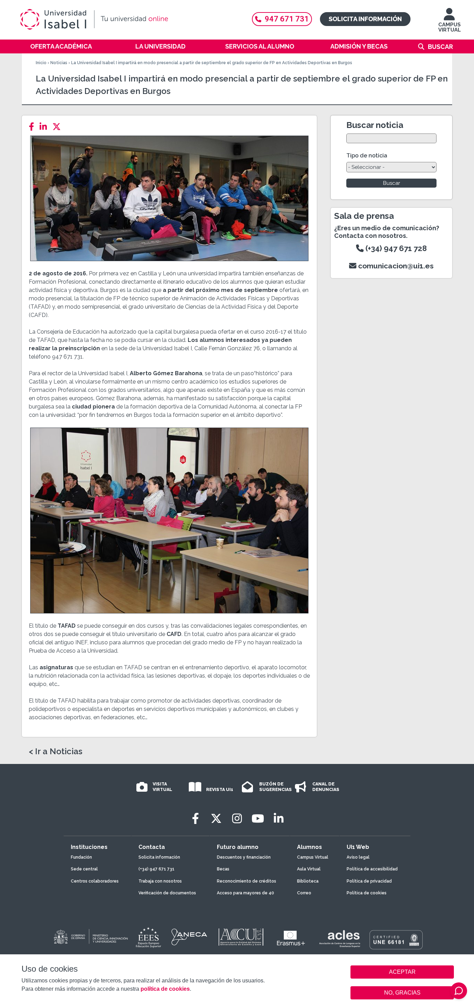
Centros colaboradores (95, 881)
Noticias (58, 62)
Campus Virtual (312, 857)
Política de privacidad (369, 881)
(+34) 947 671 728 (395, 248)
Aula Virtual (309, 869)
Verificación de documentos (167, 893)
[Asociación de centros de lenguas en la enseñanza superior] (339, 938)
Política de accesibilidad (372, 869)
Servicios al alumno (259, 46)
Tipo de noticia (366, 155)
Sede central (84, 869)
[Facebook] (33, 126)
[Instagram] (237, 818)
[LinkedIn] (45, 126)
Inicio (41, 62)
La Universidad (160, 46)
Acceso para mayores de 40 (245, 893)
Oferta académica (61, 46)
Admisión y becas (359, 46)
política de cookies (165, 989)
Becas (223, 869)
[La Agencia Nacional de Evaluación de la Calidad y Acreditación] (189, 937)
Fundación (81, 857)
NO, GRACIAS (402, 993)
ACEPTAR (402, 972)
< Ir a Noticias (55, 751)
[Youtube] (258, 818)
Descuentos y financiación (244, 857)
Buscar (440, 46)
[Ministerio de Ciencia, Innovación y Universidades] (90, 937)
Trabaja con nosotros (160, 881)
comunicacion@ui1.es (395, 265)
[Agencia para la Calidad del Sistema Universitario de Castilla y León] (241, 937)
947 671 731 (287, 19)
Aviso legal (358, 857)
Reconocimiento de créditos (246, 881)
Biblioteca (308, 881)
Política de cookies (367, 893)
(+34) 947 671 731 (156, 869)
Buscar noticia (374, 125)
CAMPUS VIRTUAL (449, 27)
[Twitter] (58, 126)
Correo (304, 893)
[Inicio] (127, 19)
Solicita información (365, 19)
